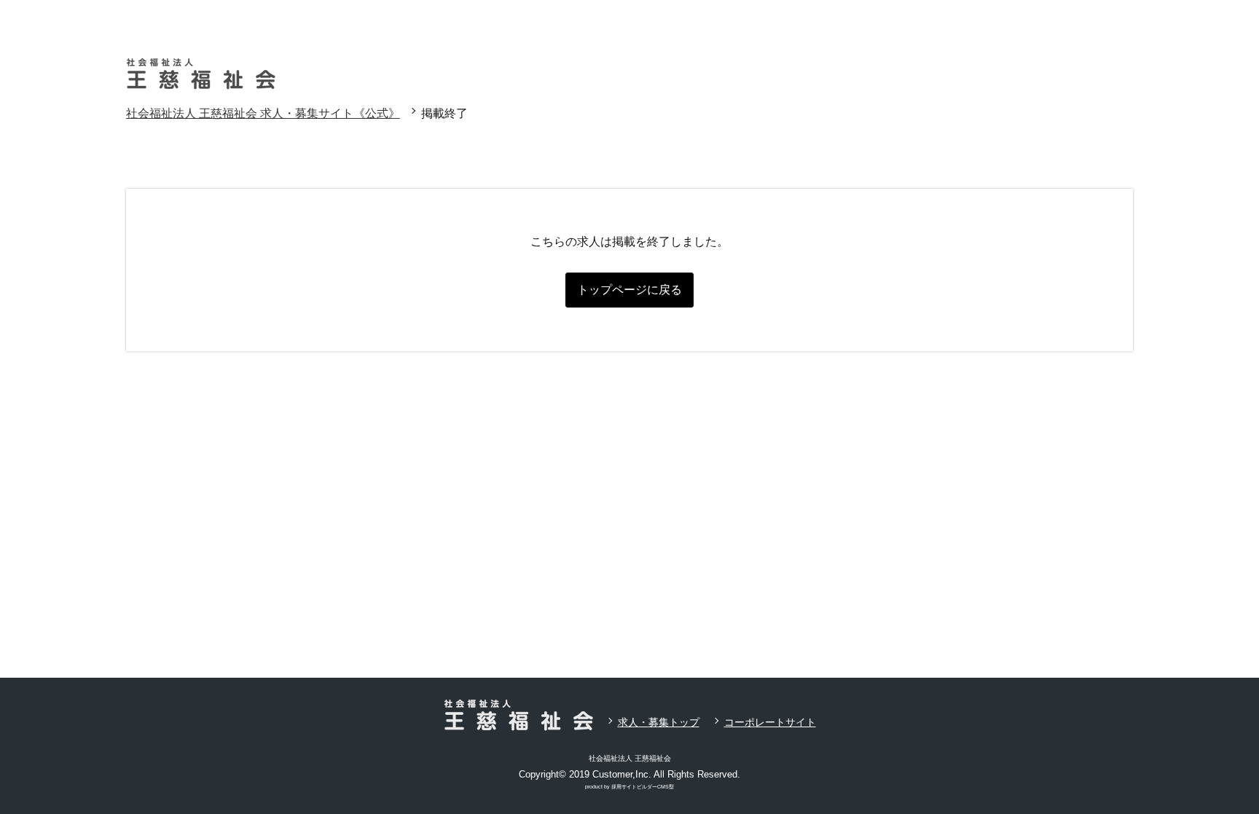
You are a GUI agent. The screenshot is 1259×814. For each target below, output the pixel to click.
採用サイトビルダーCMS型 (642, 786)
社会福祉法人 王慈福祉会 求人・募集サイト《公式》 (263, 113)
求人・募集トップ (658, 722)
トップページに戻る (629, 289)
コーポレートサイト (770, 722)
